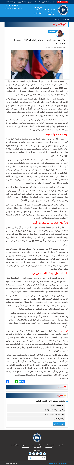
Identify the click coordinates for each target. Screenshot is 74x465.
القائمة (57, 19)
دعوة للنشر (8, 9)
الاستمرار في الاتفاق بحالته (54, 406)
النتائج (56, 424)
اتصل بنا (14, 9)
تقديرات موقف (60, 24)
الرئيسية (65, 20)
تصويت (59, 395)
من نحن (20, 9)
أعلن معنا (51, 463)
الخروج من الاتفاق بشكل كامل (54, 410)
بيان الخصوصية (66, 463)
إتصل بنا (56, 463)
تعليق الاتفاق (58, 419)
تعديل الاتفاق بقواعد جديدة (54, 414)
